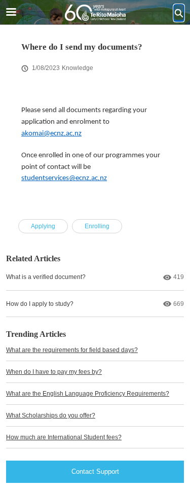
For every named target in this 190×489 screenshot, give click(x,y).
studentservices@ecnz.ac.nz (64, 178)
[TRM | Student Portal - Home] (95, 13)
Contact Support (95, 471)
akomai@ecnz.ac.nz (51, 133)
